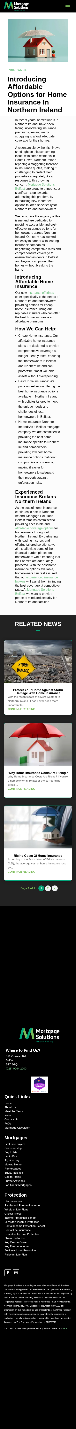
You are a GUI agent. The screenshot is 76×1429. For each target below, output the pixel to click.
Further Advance (14, 1180)
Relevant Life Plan (15, 1254)
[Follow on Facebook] (7, 1272)
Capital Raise (12, 1176)
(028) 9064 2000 (16, 1068)
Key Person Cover (15, 1242)
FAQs (7, 1123)
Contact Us (11, 1119)
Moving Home (13, 1164)
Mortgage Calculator (17, 1127)
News (7, 1115)
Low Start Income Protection (21, 1221)
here (65, 1328)
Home (8, 1103)
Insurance (17, 70)
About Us (10, 1107)
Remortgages (12, 1168)
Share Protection (14, 1238)
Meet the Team (13, 1111)
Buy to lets (10, 1152)
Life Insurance (13, 1201)
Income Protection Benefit (20, 1217)
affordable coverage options (34, 528)
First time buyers (14, 1144)
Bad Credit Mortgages (18, 1184)
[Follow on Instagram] (16, 1272)
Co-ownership (13, 1148)
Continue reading (21, 709)
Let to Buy (10, 1156)
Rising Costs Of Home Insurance (38, 855)
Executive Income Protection (22, 1234)
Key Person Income (16, 1246)
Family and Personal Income (22, 1205)
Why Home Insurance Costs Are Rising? (38, 773)
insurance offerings (41, 292)
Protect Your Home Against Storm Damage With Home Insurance (38, 691)
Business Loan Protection (20, 1250)
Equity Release (13, 1172)
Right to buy (11, 1160)
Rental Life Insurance (17, 1230)
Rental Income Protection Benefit (24, 1225)
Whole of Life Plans (16, 1209)
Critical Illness (12, 1213)
